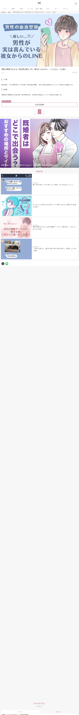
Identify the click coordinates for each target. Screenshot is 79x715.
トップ (4, 8)
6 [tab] (47, 166)
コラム (48, 8)
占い (56, 8)
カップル (30, 8)
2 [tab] (31, 166)
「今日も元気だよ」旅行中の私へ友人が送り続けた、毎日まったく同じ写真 (54, 249)
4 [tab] (39, 166)
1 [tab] (27, 166)
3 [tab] (35, 166)
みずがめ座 (39, 105)
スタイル (65, 8)
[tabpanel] (39, 143)
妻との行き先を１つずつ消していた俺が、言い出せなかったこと (53, 184)
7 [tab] (51, 166)
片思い (22, 8)
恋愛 (13, 8)
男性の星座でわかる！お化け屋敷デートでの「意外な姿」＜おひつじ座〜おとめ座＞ (54, 228)
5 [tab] (43, 166)
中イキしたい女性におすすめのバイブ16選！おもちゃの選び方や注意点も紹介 (54, 205)
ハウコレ (3, 12)
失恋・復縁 (39, 8)
